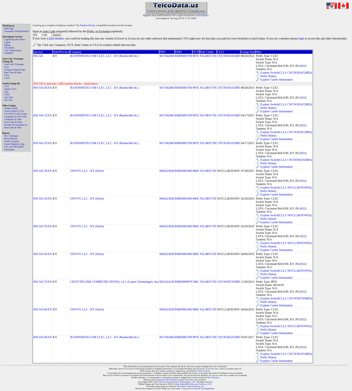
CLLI (6, 67)
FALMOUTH (208, 55)
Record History (11, 138)
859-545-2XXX (42, 143)
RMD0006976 (183, 281)
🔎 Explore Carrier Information (274, 79)
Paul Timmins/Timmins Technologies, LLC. (177, 382)
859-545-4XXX (42, 198)
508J (195, 281)
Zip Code (8, 100)
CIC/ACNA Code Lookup (15, 114)
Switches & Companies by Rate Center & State (15, 126)
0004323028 (167, 170)
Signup (7, 45)
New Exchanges (11, 136)
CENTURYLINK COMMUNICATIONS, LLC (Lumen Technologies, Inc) (114, 281)
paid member (56, 38)
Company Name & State (14, 69)
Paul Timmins (204, 371)
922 (303, 65)
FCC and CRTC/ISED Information (14, 148)
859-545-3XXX (42, 170)
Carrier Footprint (11, 141)
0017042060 (167, 55)
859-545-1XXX (42, 115)
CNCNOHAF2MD (228, 55)
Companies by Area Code (15, 116)
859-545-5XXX (42, 226)
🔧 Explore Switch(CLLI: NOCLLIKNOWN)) (284, 187)
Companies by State (12, 119)
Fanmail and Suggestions (203, 388)
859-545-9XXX (42, 337)
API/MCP (8, 53)
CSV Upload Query (13, 50)
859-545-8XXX (42, 309)
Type (6, 91)
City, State (8, 97)
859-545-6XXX (42, 254)
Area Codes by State (13, 122)
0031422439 (167, 281)
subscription (202, 15)
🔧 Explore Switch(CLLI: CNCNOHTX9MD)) (284, 298)
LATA (7, 78)
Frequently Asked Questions (16, 31)
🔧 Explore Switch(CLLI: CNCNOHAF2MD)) (284, 72)
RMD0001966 (183, 170)
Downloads (9, 47)
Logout (7, 42)
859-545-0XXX (42, 87)
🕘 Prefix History (266, 76)
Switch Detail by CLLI (14, 111)
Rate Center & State (12, 72)
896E (196, 170)
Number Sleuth (10, 108)
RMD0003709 (183, 55)
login (301, 38)
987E (196, 55)
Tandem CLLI (10, 89)
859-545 (38, 55)
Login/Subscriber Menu (14, 39)
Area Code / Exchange (14, 64)
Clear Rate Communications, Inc (190, 386)
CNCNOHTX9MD (228, 281)
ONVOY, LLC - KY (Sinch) (87, 170)
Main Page (9, 28)
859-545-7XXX (42, 281)
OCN (6, 75)
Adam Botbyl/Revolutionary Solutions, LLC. (193, 384)
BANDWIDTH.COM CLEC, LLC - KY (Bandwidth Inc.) (104, 55)
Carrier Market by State (14, 144)
